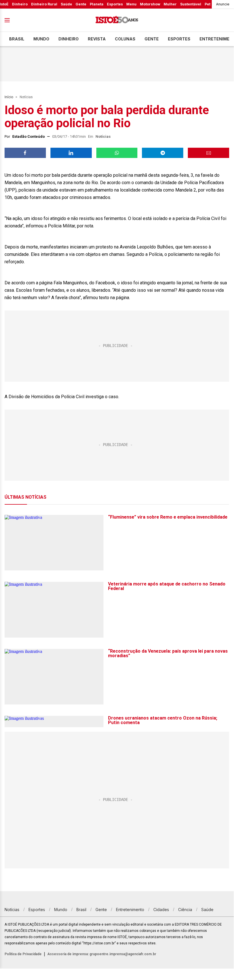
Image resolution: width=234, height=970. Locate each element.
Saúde (66, 4)
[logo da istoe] (117, 20)
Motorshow (150, 4)
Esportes (115, 4)
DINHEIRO (68, 38)
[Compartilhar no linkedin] (71, 153)
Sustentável (190, 4)
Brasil (16, 38)
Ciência (185, 909)
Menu (131, 4)
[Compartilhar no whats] (117, 153)
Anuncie (222, 4)
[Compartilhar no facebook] (25, 153)
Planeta (96, 4)
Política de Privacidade (23, 954)
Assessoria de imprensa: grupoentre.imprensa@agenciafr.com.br (101, 954)
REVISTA (97, 38)
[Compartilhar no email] (208, 153)
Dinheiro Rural (44, 4)
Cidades (161, 909)
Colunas (125, 38)
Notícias (26, 97)
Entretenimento (130, 909)
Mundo (41, 38)
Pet (207, 4)
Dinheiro (20, 4)
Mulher (170, 4)
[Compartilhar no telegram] (162, 153)
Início (9, 97)
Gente (81, 4)
